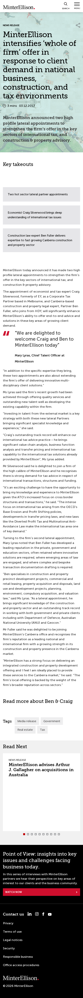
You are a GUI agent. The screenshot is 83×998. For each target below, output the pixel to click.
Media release (26, 721)
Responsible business (18, 957)
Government (51, 721)
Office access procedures (21, 965)
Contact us (13, 914)
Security (9, 948)
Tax (42, 729)
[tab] (24, 834)
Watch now (13, 892)
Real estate (25, 729)
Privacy (8, 923)
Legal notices (12, 940)
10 (59, 834)
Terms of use (12, 931)
